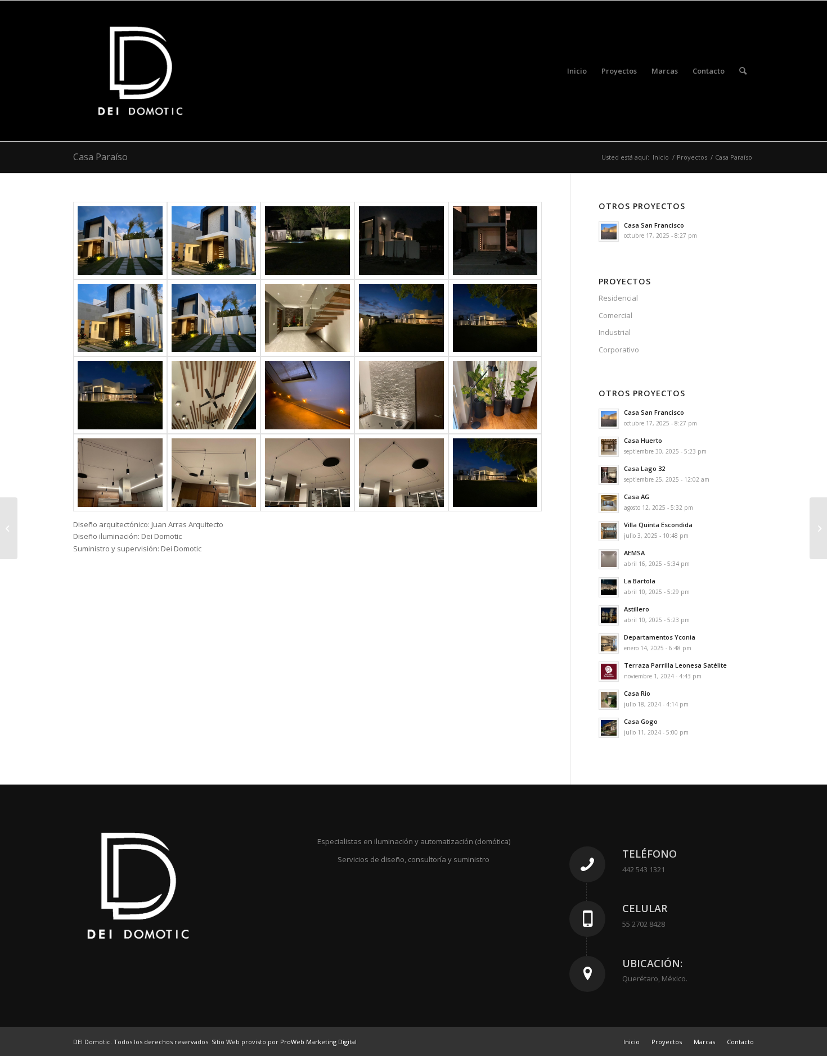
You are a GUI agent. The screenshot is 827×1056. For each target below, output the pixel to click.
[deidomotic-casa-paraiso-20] (495, 472)
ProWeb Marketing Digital (318, 1041)
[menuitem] (577, 71)
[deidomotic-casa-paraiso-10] (495, 318)
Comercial (615, 315)
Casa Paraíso (100, 157)
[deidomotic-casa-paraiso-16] (120, 472)
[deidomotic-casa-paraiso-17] (214, 472)
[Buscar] (743, 71)
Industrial (615, 332)
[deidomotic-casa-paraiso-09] (401, 318)
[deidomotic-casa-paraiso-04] (401, 240)
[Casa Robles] (818, 528)
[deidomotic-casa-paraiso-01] (120, 240)
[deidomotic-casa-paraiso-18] (307, 472)
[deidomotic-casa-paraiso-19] (401, 472)
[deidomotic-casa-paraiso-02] (214, 240)
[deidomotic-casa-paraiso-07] (214, 318)
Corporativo (619, 350)
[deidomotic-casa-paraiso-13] (307, 395)
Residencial (618, 298)
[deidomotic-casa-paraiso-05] (495, 240)
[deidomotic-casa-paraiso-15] (495, 395)
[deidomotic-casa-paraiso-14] (401, 395)
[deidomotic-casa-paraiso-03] (307, 240)
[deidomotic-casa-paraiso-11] (120, 395)
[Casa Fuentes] (8, 528)
